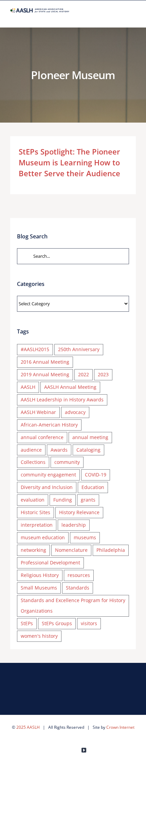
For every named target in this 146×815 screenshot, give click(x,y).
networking (33, 550)
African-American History (49, 424)
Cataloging (88, 450)
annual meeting (90, 437)
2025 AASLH (28, 727)
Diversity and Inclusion (47, 487)
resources (79, 575)
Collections (33, 462)
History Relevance (79, 512)
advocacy (75, 412)
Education (92, 487)
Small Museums (39, 587)
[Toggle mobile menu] (133, 16)
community (67, 462)
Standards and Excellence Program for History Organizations (73, 605)
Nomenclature (71, 550)
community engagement (48, 474)
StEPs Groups (57, 623)
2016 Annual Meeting (45, 362)
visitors (89, 623)
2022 (83, 374)
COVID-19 (95, 474)
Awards (59, 450)
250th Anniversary (78, 349)
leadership (73, 525)
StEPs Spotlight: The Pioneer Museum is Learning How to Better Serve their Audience (69, 162)
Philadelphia (110, 550)
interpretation (37, 525)
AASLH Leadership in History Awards (62, 399)
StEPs (27, 623)
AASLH (28, 387)
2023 (103, 374)
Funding (62, 499)
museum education (43, 537)
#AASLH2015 (35, 349)
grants (88, 499)
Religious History (40, 575)
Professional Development (50, 562)
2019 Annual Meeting (45, 374)
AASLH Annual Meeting (70, 387)
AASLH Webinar (38, 412)
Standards (77, 587)
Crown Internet (120, 727)
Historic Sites (35, 512)
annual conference (42, 437)
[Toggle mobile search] (121, 16)
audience (31, 450)
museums (85, 537)
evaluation (32, 499)
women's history (39, 636)
